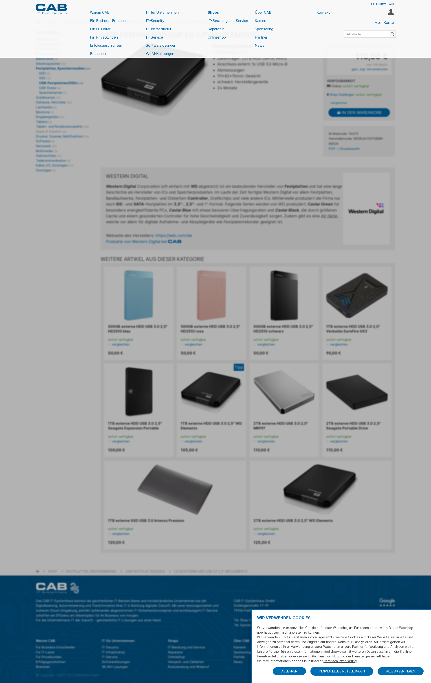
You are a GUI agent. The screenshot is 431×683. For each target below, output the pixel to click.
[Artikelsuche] (393, 34)
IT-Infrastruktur (158, 29)
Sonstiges (46, 170)
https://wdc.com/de (173, 235)
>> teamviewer (382, 4)
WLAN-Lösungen (160, 53)
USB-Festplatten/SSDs (61, 83)
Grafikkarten (48, 97)
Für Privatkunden (104, 37)
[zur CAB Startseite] (51, 9)
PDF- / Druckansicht (344, 149)
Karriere (261, 20)
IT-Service (154, 37)
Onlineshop (217, 37)
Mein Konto (384, 22)
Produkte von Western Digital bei (137, 241)
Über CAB (263, 12)
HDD (44, 73)
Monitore (45, 112)
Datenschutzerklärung (340, 661)
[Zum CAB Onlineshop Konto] (390, 13)
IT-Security (155, 20)
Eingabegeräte (50, 117)
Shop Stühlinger (342, 95)
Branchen (98, 53)
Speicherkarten (52, 92)
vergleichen (338, 103)
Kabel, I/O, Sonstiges (54, 165)
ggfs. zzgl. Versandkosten (370, 69)
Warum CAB (100, 12)
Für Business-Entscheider (111, 20)
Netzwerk (46, 146)
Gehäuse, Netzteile (53, 102)
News (259, 45)
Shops (213, 12)
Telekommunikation (53, 160)
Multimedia (46, 151)
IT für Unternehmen (162, 12)
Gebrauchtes (48, 156)
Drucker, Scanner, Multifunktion (62, 136)
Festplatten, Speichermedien (63, 68)
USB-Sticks (50, 88)
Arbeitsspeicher (51, 64)
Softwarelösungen (161, 45)
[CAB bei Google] (387, 602)
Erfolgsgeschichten (106, 45)
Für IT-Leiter (100, 29)
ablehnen (289, 671)
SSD (45, 78)
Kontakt (323, 12)
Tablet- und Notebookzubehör (62, 126)
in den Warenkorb (361, 112)
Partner (261, 37)
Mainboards (47, 59)
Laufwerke (46, 107)
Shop (52, 571)
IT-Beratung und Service (228, 20)
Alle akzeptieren (400, 671)
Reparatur (216, 29)
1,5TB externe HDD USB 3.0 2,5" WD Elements (210, 571)
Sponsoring (264, 29)
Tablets (44, 122)
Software (45, 141)
